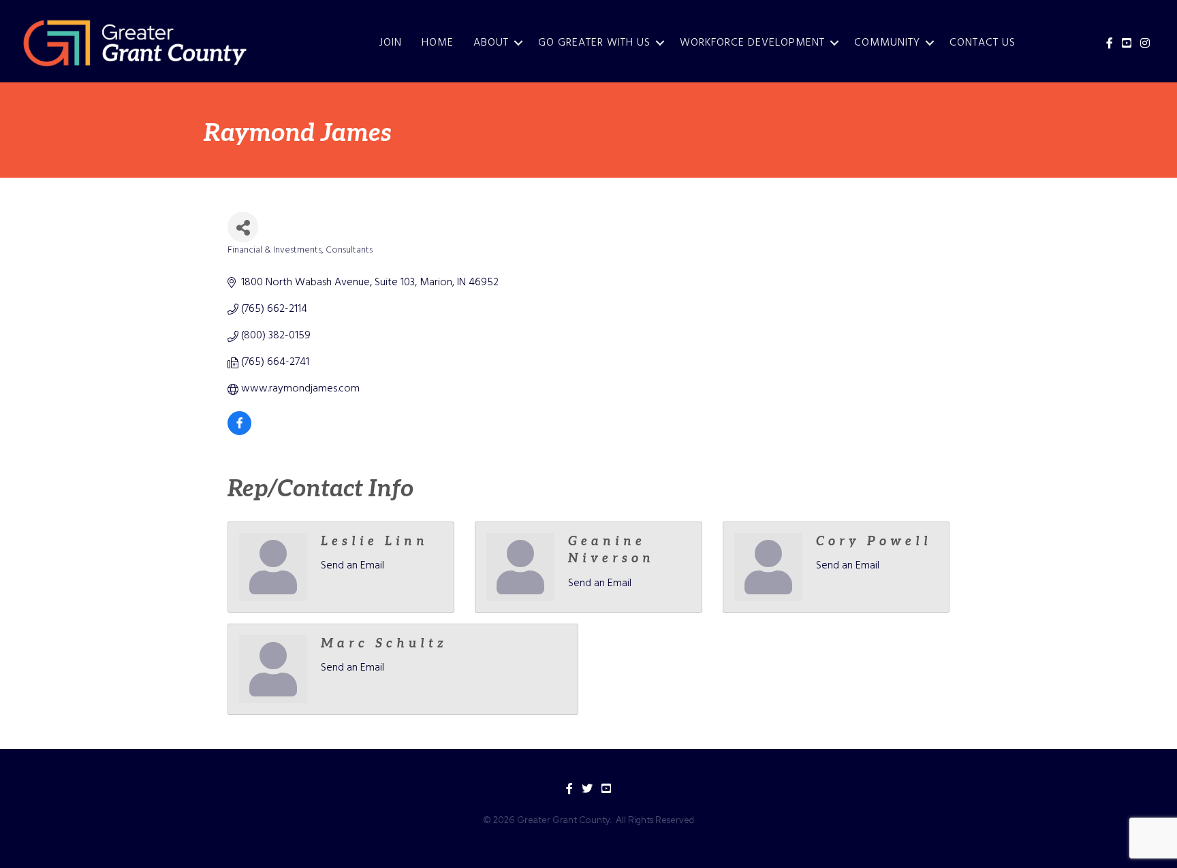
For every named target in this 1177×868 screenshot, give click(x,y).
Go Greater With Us (594, 43)
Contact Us (983, 43)
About (491, 43)
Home (438, 43)
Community (887, 43)
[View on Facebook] (239, 432)
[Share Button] (242, 227)
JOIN (390, 43)
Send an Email (352, 566)
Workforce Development (752, 43)
